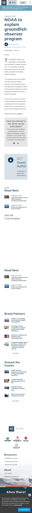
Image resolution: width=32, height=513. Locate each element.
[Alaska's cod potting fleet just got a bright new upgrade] (6, 320)
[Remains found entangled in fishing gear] (6, 388)
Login (23, 2)
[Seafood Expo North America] (26, 439)
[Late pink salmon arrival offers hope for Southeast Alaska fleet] (6, 197)
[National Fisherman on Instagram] (19, 429)
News (24, 47)
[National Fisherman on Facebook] (16, 429)
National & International (13, 47)
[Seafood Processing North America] (16, 446)
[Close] (29, 495)
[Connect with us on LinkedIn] (18, 143)
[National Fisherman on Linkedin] (22, 429)
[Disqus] (16, 243)
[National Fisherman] (4, 2)
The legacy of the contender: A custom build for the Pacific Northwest (18, 328)
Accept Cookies (24, 509)
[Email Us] (14, 143)
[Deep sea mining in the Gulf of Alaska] (6, 206)
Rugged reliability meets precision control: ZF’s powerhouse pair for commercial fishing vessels (19, 346)
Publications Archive (11, 461)
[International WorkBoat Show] (17, 439)
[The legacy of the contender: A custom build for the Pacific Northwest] (6, 327)
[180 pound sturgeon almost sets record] (6, 395)
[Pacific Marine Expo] (7, 439)
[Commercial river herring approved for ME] (6, 381)
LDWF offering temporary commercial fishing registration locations (18, 373)
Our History (8, 473)
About (7, 470)
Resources (10, 454)
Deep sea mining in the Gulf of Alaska (19, 207)
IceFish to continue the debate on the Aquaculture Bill (19, 336)
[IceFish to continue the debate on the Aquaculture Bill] (6, 336)
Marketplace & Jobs (11, 458)
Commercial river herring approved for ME (18, 381)
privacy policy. (18, 505)
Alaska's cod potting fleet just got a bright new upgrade (18, 320)
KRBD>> (20, 114)
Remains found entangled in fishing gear (18, 388)
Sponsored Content (11, 464)
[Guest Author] (6, 44)
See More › (16, 353)
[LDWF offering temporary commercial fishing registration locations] (6, 371)
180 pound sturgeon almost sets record (18, 395)
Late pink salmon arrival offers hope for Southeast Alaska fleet (19, 199)
